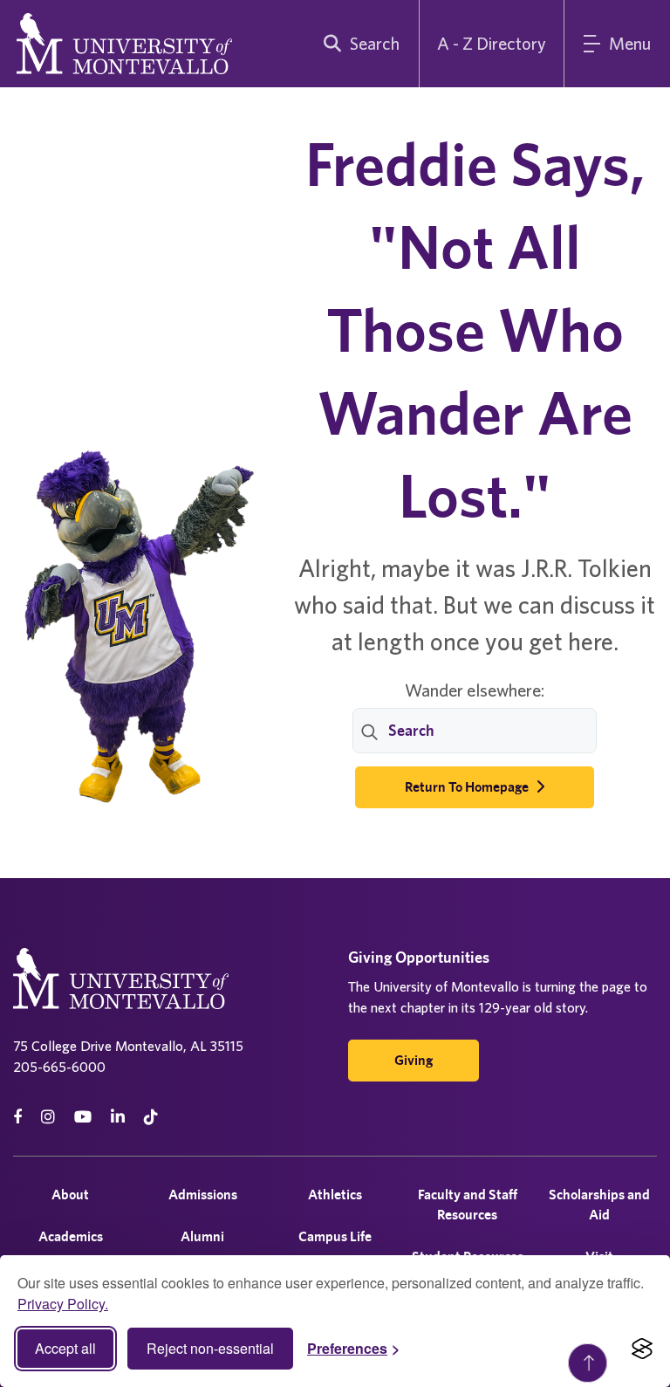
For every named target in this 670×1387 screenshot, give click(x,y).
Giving (413, 1060)
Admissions (202, 1194)
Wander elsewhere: (474, 690)
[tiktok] (151, 1117)
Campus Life (335, 1236)
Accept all (65, 1348)
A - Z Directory (491, 43)
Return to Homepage (468, 787)
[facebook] (17, 1117)
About (70, 1194)
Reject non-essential (210, 1348)
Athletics (335, 1194)
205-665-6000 (59, 1067)
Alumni (202, 1236)
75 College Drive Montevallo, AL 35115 (128, 1046)
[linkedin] (118, 1117)
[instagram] (48, 1117)
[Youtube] (83, 1117)
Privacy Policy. (62, 1304)
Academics (70, 1236)
